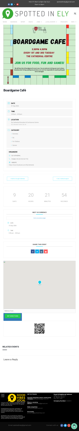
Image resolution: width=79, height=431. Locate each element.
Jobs (38, 22)
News (5, 22)
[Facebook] (9, 4)
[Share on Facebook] (33, 251)
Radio (31, 22)
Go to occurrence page (40, 218)
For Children (16, 141)
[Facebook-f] (61, 425)
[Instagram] (14, 4)
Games (15, 145)
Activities (15, 134)
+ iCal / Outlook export (62, 178)
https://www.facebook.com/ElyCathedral (21, 165)
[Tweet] (37, 251)
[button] (75, 13)
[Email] (46, 251)
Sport (23, 22)
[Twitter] (12, 4)
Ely (13, 137)
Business (14, 22)
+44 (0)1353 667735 (22, 159)
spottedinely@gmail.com (66, 2)
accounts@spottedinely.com (36, 413)
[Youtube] (17, 4)
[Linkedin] (41, 251)
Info (72, 22)
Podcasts (64, 22)
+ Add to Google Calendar (17, 178)
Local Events (50, 22)
